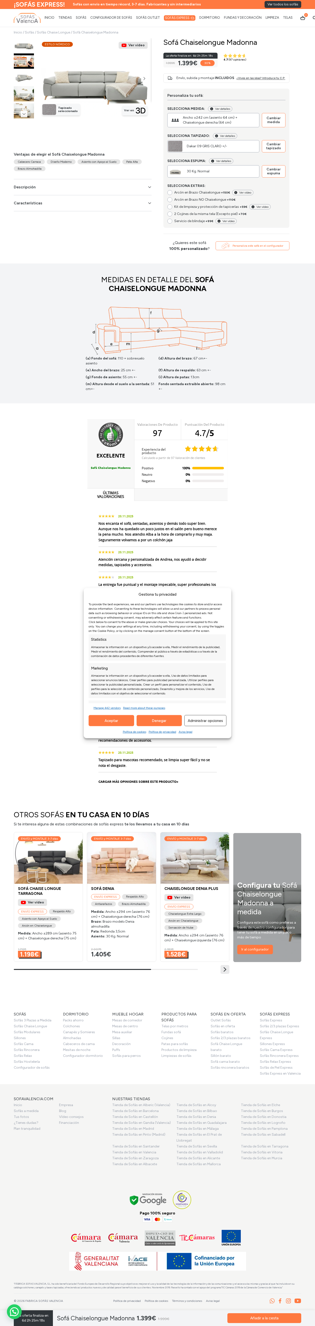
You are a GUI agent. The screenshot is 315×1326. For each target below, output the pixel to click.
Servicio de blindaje (193, 221)
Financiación (69, 1123)
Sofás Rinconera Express (279, 1056)
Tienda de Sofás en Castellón (135, 1117)
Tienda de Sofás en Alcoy (196, 1105)
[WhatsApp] (272, 1300)
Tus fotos (21, 1117)
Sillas (116, 1038)
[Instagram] (288, 1301)
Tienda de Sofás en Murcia (261, 1158)
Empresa (66, 1105)
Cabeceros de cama (79, 1044)
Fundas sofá (171, 1032)
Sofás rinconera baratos (230, 1067)
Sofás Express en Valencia (280, 1073)
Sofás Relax (23, 1056)
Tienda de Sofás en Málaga (197, 1129)
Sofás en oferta (223, 1026)
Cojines (167, 1038)
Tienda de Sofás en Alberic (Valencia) (141, 1105)
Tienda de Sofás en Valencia (134, 1152)
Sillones (20, 1038)
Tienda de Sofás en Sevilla (196, 1146)
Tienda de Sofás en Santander (136, 1146)
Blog (62, 1111)
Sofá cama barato (225, 1062)
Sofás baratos (222, 1032)
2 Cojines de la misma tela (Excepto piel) (210, 214)
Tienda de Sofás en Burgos (262, 1111)
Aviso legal (185, 732)
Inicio (18, 32)
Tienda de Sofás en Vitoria (262, 1152)
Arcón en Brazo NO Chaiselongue (205, 199)
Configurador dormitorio (83, 1056)
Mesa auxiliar (122, 1032)
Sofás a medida (26, 1111)
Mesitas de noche (76, 1050)
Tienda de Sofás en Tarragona (264, 1146)
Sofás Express (271, 1020)
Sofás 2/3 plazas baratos (231, 1038)
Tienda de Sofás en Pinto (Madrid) (138, 1134)
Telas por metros (174, 1026)
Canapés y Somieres (79, 1032)
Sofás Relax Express (275, 1062)
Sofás (29, 32)
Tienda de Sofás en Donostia (263, 1117)
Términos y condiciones (187, 1301)
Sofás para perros (126, 1056)
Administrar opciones (205, 720)
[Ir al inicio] (27, 18)
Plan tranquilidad (27, 1129)
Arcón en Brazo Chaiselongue (202, 192)
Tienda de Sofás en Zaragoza (135, 1158)
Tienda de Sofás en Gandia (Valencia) (141, 1123)
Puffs (116, 1050)
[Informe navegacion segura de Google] (148, 1200)
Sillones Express (272, 1044)
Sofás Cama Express (276, 1050)
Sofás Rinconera (27, 1050)
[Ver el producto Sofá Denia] (121, 897)
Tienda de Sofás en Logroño (263, 1123)
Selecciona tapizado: (188, 136)
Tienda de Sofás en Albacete (134, 1164)
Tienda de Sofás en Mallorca (198, 1164)
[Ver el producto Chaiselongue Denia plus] (194, 897)
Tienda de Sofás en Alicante (198, 1158)
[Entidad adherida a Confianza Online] (182, 1200)
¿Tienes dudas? (26, 1123)
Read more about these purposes (144, 708)
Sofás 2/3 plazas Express (279, 1026)
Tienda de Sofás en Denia (196, 1117)
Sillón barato (221, 1056)
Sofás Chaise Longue (53, 32)
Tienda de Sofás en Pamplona (264, 1129)
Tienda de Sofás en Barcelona (135, 1111)
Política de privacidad (162, 732)
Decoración (121, 1044)
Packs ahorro (73, 1020)
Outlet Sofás (221, 1020)
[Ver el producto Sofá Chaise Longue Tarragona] (48, 897)
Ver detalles (222, 109)
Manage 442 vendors (107, 708)
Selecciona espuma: (186, 161)
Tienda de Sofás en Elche (260, 1105)
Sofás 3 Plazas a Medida (32, 1020)
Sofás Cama (23, 1044)
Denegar (159, 720)
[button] (144, 78)
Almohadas (72, 1038)
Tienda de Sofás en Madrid (133, 1129)
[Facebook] (280, 1300)
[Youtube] (297, 1300)
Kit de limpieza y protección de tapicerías (210, 207)
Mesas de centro (125, 1026)
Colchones (71, 1026)
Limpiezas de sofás (176, 1056)
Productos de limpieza (179, 1050)
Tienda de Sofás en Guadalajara (201, 1123)
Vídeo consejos (71, 1117)
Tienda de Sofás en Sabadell (263, 1134)
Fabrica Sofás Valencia (44, 1301)
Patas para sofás (174, 1044)
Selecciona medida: (186, 109)
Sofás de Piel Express (276, 1067)
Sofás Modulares (27, 1032)
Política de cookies (134, 732)
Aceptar (111, 720)
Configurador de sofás (32, 1067)
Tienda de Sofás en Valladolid (199, 1152)
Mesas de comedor (127, 1020)
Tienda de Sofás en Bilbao (196, 1111)
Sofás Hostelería (27, 1062)
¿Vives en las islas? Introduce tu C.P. (260, 78)
